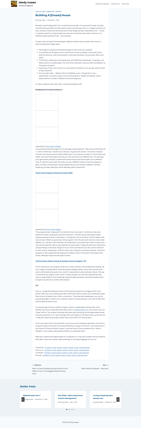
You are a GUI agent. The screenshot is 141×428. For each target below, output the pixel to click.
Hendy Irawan (41, 20)
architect (48, 347)
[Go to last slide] (23, 399)
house (76, 347)
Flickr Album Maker (53, 146)
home (71, 347)
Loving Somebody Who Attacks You (103, 397)
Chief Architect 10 (81, 310)
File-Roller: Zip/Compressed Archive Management (70, 397)
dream (65, 347)
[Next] (118, 399)
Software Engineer (102, 4)
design (59, 347)
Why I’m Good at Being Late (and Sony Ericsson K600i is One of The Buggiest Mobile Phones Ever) (50, 369)
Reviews (58, 11)
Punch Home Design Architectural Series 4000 (54, 173)
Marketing (50, 11)
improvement (84, 347)
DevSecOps (115, 4)
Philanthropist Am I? (31, 395)
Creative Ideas (40, 11)
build (54, 347)
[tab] (66, 409)
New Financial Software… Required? (95, 367)
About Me (125, 4)
